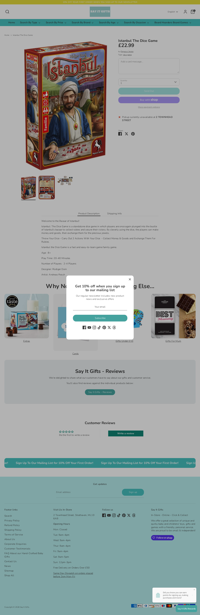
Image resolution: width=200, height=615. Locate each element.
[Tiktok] (99, 327)
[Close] (130, 279)
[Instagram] (94, 327)
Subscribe (100, 318)
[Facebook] (84, 327)
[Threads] (114, 327)
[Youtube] (89, 327)
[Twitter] (109, 327)
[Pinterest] (104, 327)
